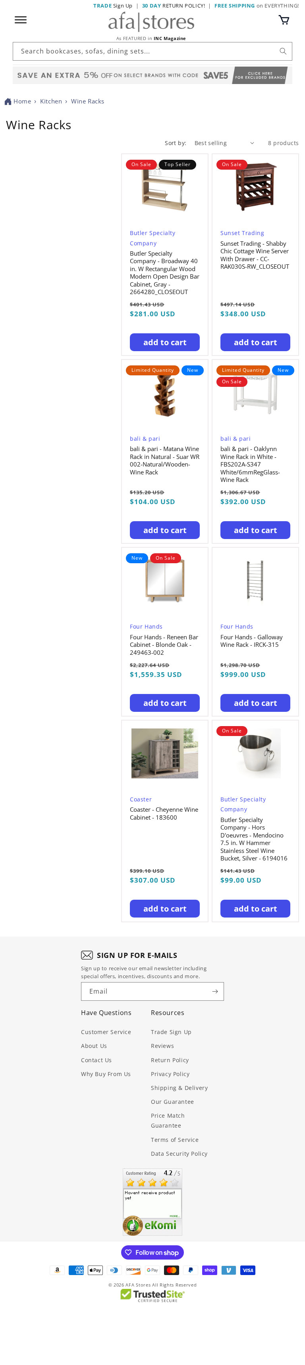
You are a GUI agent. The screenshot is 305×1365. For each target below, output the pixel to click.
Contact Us (96, 1060)
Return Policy (170, 1060)
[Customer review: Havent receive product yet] (152, 1202)
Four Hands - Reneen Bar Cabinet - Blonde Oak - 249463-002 (164, 644)
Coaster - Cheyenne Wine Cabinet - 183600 (164, 813)
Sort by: (175, 143)
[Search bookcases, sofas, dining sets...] (283, 51)
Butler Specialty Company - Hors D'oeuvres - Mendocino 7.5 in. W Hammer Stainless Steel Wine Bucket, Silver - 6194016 (254, 839)
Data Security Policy (179, 1153)
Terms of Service (175, 1139)
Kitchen (51, 101)
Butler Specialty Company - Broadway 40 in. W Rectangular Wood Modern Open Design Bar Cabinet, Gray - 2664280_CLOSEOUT (164, 273)
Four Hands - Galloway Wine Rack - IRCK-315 (251, 641)
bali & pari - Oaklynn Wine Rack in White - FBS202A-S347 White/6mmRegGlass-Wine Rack (250, 464)
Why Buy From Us (106, 1074)
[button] (284, 20)
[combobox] (152, 51)
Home (22, 101)
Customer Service (106, 1032)
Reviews (162, 1046)
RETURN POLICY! (173, 5)
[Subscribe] (215, 991)
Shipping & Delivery (179, 1088)
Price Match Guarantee (168, 1120)
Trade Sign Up (171, 1032)
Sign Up (113, 5)
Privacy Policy (170, 1074)
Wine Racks (87, 101)
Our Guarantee (172, 1101)
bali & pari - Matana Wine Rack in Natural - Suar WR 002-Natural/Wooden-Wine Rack (164, 460)
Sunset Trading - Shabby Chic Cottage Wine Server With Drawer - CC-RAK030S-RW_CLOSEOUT (254, 255)
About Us (94, 1046)
